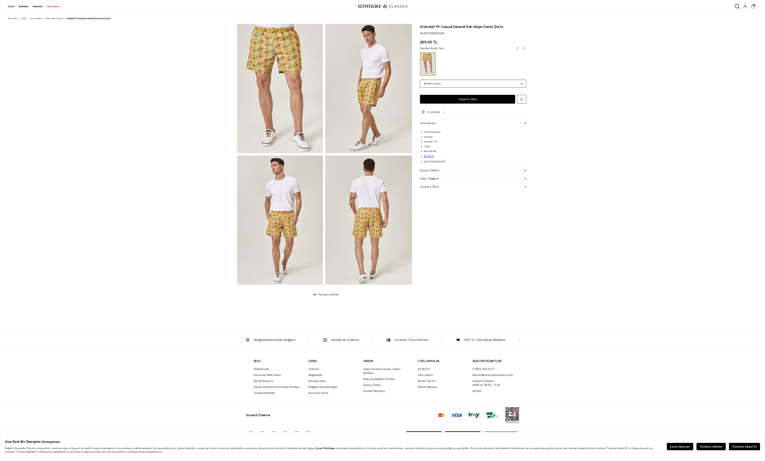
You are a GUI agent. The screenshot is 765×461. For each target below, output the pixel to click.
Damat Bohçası (427, 387)
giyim (11, 6)
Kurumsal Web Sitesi (267, 375)
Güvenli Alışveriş (374, 391)
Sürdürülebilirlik (264, 393)
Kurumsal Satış (318, 393)
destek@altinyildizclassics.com (493, 375)
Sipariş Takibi (372, 385)
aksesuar (37, 6)
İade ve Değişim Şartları (379, 379)
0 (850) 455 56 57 (483, 369)
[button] (521, 99)
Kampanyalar (317, 381)
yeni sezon (53, 6)
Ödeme (313, 369)
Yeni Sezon (425, 375)
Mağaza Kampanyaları (323, 387)
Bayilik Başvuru (263, 381)
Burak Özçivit (426, 381)
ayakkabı (23, 6)
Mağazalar (315, 375)
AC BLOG (424, 369)
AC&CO (429, 156)
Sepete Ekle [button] (467, 99)
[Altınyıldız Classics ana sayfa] (382, 6)
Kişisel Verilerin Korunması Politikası (277, 387)
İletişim (477, 391)
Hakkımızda (261, 369)
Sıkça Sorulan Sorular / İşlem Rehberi (382, 371)
